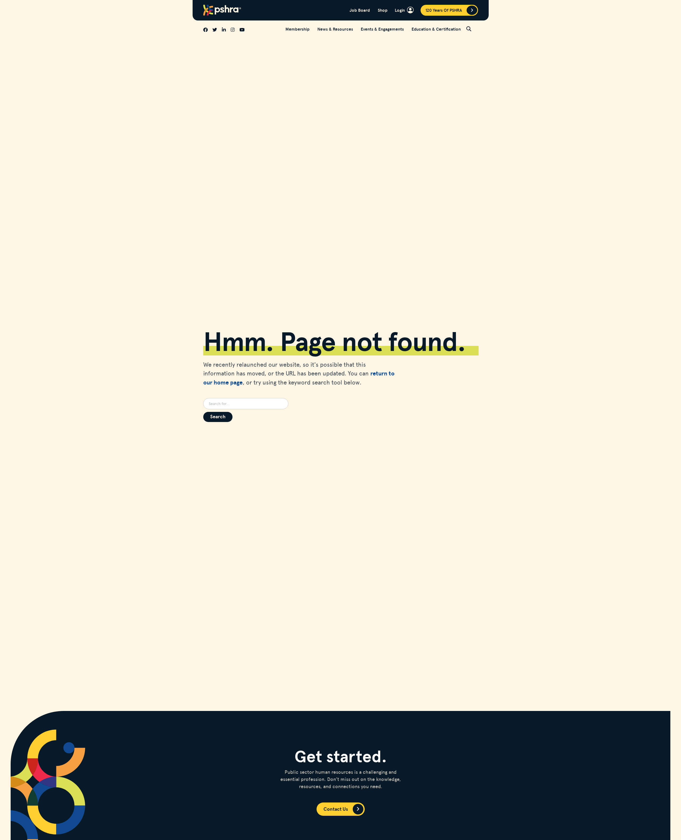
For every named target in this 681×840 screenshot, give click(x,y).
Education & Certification (436, 29)
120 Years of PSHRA (443, 10)
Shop (383, 10)
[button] (472, 28)
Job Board (360, 10)
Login (400, 10)
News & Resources (335, 29)
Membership (297, 29)
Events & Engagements (382, 29)
